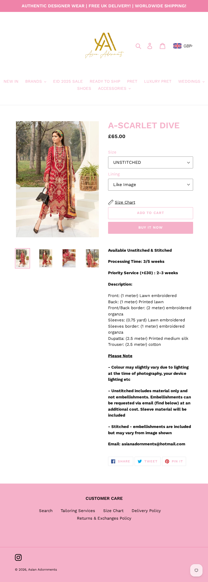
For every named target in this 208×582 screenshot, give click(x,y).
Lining (114, 174)
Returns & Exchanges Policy (104, 518)
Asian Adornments (42, 569)
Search (46, 510)
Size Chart (113, 510)
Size (112, 152)
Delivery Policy (146, 510)
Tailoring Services (78, 510)
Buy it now (150, 227)
